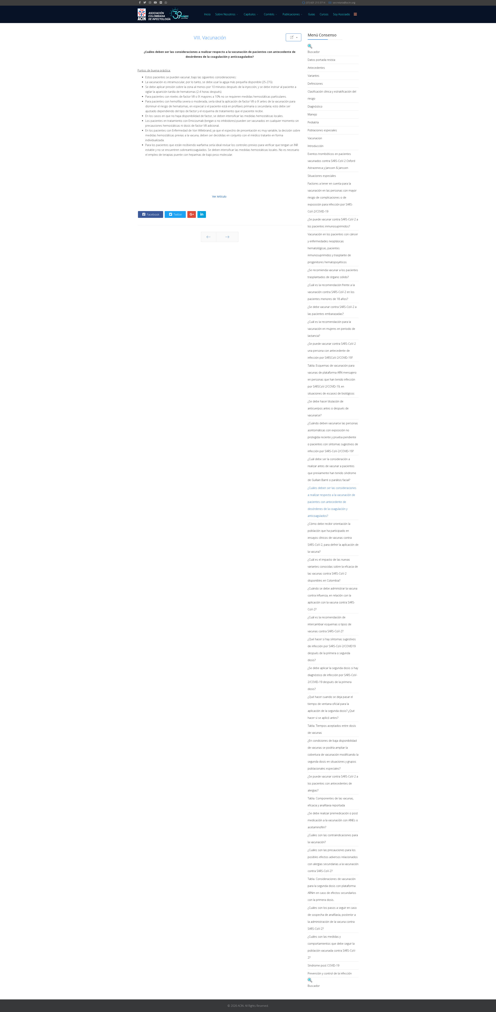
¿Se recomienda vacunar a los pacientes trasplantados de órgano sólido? (333, 273)
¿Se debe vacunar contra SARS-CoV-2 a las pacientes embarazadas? (332, 310)
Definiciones (315, 83)
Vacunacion (315, 138)
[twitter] (144, 2)
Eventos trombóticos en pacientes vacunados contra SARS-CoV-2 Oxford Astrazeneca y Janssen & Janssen (331, 161)
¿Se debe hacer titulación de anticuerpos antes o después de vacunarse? (328, 408)
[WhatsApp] (166, 2)
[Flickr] (161, 2)
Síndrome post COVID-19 (323, 965)
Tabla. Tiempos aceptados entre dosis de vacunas (332, 729)
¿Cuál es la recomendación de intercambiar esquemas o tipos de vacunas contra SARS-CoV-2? (329, 624)
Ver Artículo (219, 196)
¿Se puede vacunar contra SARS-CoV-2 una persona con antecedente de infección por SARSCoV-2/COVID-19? (332, 350)
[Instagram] (150, 2)
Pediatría (313, 122)
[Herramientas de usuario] (293, 37)
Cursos (324, 14)
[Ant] (208, 237)
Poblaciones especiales (322, 130)
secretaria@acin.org (344, 2)
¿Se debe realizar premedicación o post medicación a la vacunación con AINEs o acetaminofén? (333, 820)
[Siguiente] (227, 237)
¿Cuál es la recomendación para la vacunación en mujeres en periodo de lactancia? (331, 329)
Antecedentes (316, 68)
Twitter (177, 214)
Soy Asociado (341, 14)
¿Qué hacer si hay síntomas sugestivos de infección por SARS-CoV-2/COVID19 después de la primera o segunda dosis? (332, 649)
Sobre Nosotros (225, 14)
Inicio (207, 14)
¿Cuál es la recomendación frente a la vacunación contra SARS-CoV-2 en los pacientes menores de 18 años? (331, 292)
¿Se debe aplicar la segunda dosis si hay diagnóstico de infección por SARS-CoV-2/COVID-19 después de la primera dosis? (333, 678)
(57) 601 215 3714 (315, 2)
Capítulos (250, 14)
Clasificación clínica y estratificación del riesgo (332, 95)
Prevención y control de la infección (330, 973)
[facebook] (140, 2)
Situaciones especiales (322, 176)
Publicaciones (291, 14)
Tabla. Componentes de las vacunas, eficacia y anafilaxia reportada (331, 801)
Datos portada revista (321, 60)
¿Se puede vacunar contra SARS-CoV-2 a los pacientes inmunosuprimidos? (333, 222)
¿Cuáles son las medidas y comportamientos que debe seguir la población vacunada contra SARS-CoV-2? (332, 947)
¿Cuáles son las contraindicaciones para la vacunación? (333, 838)
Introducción (315, 146)
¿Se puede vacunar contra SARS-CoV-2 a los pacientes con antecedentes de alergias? (333, 783)
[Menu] (355, 14)
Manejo (312, 114)
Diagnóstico (315, 106)
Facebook (152, 214)
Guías (311, 14)
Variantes (313, 75)
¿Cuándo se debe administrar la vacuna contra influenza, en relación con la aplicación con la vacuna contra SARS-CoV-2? (332, 599)
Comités (269, 14)
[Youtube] (155, 2)
